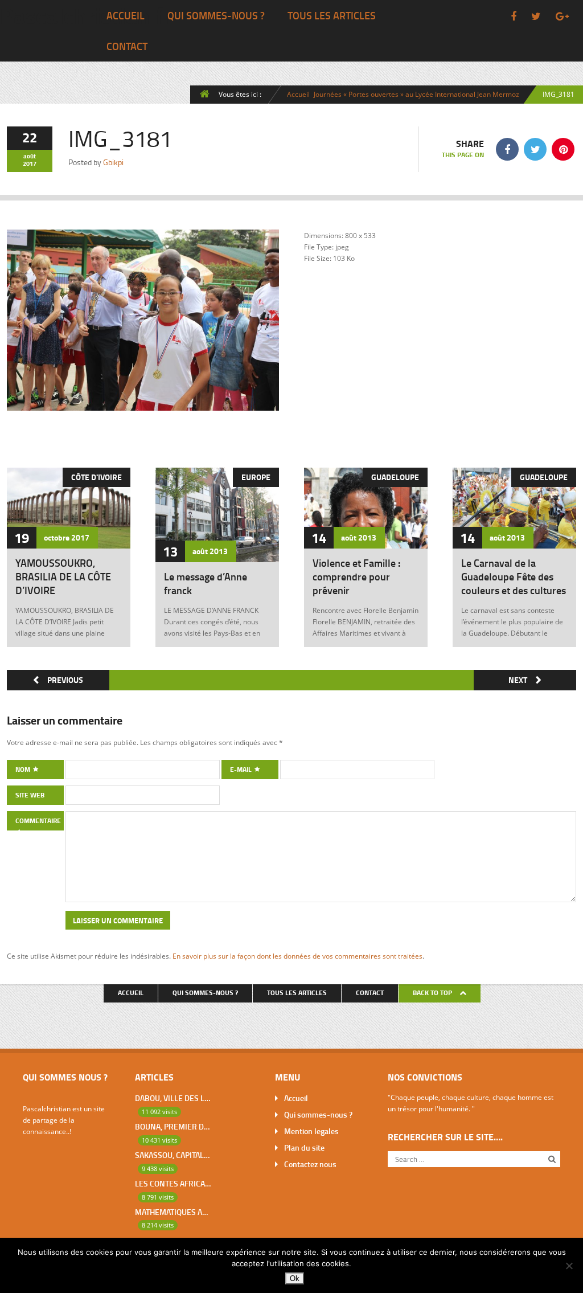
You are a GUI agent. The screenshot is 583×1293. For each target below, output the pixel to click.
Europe (255, 477)
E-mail (241, 769)
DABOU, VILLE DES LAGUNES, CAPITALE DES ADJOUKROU (173, 1097)
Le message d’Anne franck (205, 583)
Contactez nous (310, 1164)
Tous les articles (332, 15)
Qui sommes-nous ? (216, 15)
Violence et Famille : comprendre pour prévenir (356, 576)
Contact (126, 46)
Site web (29, 795)
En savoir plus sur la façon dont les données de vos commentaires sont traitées (297, 955)
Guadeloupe (395, 477)
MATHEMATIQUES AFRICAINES (173, 1211)
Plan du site (304, 1147)
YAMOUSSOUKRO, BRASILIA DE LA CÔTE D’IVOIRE (63, 576)
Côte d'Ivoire (96, 477)
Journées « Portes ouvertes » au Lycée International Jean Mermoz (416, 94)
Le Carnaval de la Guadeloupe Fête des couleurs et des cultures (513, 576)
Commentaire (38, 820)
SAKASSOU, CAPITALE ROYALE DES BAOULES (173, 1154)
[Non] (568, 1265)
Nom (23, 769)
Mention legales (311, 1131)
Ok (294, 1278)
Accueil (125, 15)
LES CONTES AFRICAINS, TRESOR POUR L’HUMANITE (173, 1183)
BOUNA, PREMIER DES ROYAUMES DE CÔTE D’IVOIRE (173, 1126)
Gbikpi (113, 162)
